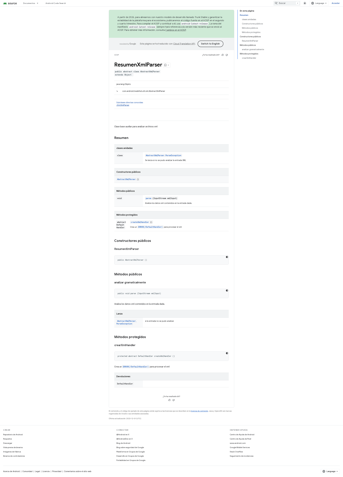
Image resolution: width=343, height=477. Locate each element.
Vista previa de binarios (13, 447)
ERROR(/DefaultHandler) (150, 227)
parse (148, 198)
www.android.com (238, 443)
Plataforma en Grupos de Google (130, 451)
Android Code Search (56, 3)
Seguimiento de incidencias (241, 456)
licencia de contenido (199, 411)
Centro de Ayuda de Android (242, 434)
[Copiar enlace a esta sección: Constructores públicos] (154, 241)
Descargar (7, 443)
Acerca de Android (11, 471)
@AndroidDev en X (124, 439)
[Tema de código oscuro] (227, 257)
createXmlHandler (140, 222)
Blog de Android (123, 443)
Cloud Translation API (184, 43)
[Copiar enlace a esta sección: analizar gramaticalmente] (148, 282)
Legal (37, 471)
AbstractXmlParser (126, 179)
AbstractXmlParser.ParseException (163, 155)
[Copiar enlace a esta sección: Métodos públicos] (145, 274)
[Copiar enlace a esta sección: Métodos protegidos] (149, 337)
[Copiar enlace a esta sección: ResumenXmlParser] (141, 249)
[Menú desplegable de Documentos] (38, 3)
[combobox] (286, 3)
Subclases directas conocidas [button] (129, 103)
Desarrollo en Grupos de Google (130, 456)
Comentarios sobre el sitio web (77, 471)
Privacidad (56, 471)
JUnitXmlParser (122, 105)
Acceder (336, 3)
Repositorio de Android (13, 434)
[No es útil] (227, 55)
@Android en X (122, 434)
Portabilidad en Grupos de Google (130, 460)
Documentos (29, 3)
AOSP (116, 55)
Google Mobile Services (240, 447)
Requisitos (7, 439)
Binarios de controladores (14, 456)
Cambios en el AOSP (175, 30)
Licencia (46, 471)
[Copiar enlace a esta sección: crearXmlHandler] (138, 345)
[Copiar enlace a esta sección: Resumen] (132, 138)
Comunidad (27, 471)
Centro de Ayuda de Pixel (240, 439)
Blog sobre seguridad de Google (130, 447)
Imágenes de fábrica (12, 451)
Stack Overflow (236, 451)
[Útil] (223, 55)
